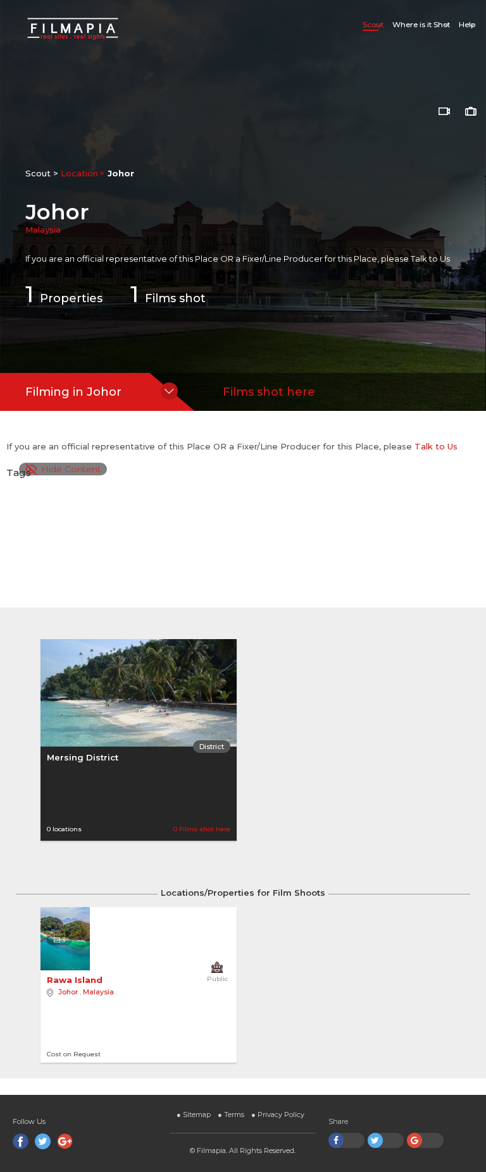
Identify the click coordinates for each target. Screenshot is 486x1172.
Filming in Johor (73, 392)
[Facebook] (20, 1141)
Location (79, 173)
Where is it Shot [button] (421, 24)
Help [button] (467, 24)
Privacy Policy (277, 1114)
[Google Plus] (65, 1141)
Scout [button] (373, 24)
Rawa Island (76, 979)
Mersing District (82, 757)
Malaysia (43, 229)
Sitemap (194, 1114)
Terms (231, 1114)
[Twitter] (43, 1141)
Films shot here (269, 392)
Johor (68, 991)
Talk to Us (430, 258)
